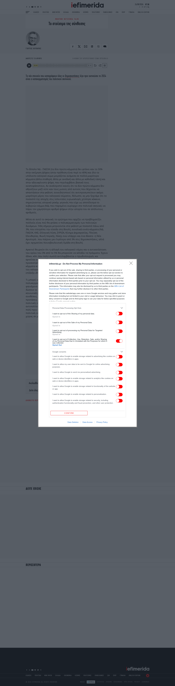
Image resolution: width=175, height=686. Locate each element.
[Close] (131, 264)
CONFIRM (69, 413)
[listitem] (87, 308)
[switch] (119, 313)
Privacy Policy (102, 422)
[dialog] (87, 343)
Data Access (87, 422)
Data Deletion (73, 422)
